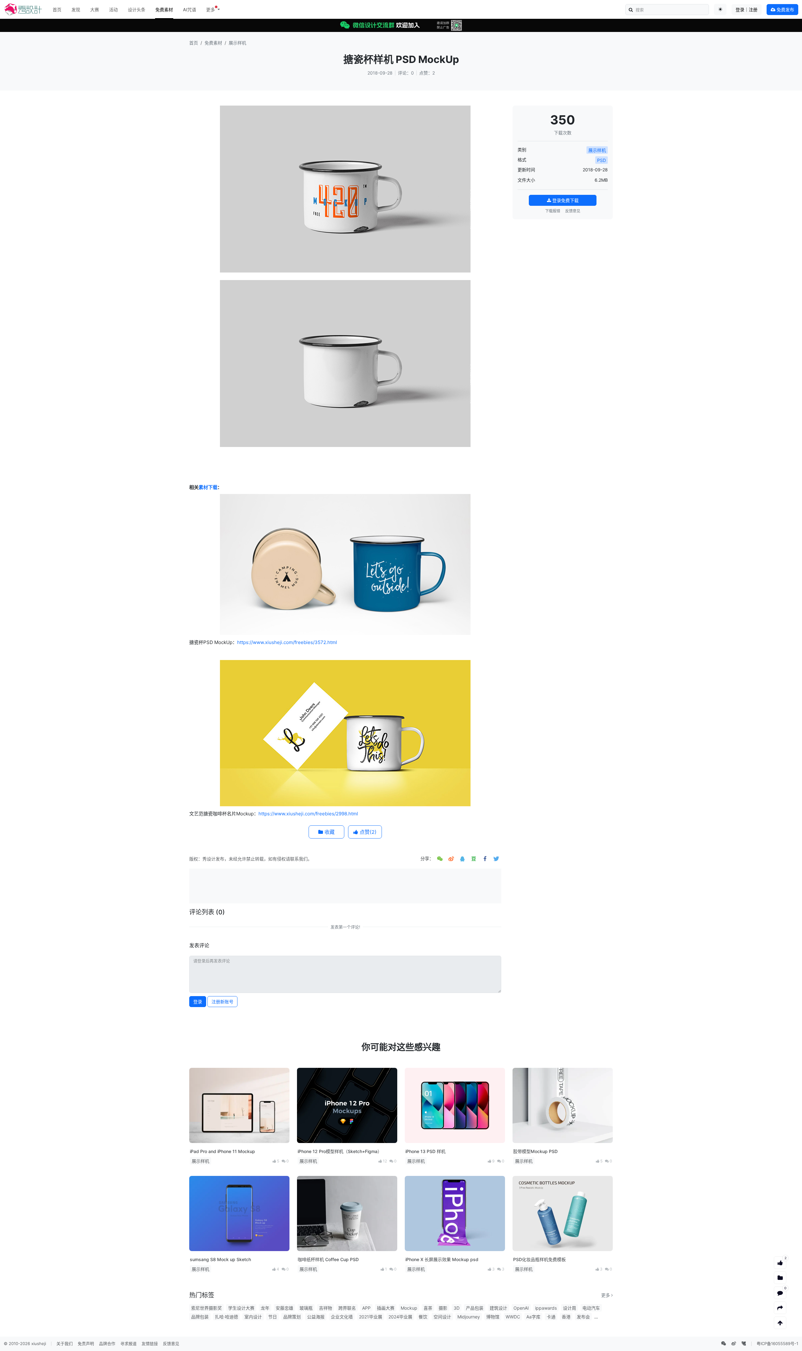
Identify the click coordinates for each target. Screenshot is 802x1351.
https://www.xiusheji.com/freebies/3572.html (287, 642)
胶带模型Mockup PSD (535, 1151)
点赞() (367, 832)
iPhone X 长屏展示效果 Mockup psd (441, 1259)
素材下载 (208, 487)
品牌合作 (107, 1343)
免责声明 (86, 1343)
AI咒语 (189, 9)
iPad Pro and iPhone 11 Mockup (222, 1151)
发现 (75, 9)
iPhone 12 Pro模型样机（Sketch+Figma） (340, 1151)
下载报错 (552, 211)
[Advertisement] (345, 885)
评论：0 (406, 72)
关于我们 (64, 1343)
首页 (57, 9)
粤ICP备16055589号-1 (777, 1343)
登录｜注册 (747, 9)
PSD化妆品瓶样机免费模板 (539, 1259)
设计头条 (136, 9)
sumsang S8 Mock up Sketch (220, 1259)
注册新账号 (222, 1001)
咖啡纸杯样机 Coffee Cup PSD (328, 1259)
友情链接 (150, 1343)
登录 (197, 1001)
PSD (601, 160)
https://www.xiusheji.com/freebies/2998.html (308, 814)
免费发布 (784, 9)
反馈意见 (572, 211)
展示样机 (237, 42)
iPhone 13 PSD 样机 (425, 1151)
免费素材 (164, 9)
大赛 (94, 9)
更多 (606, 1295)
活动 (113, 9)
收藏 (329, 832)
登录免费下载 (565, 200)
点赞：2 (427, 72)
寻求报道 (128, 1343)
